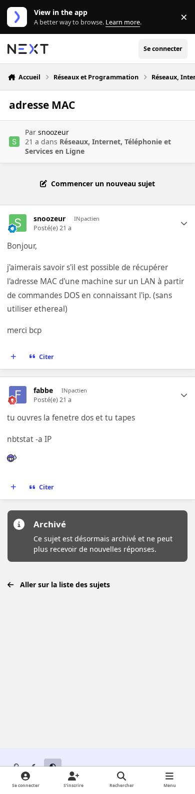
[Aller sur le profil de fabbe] (17, 394)
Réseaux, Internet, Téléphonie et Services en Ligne (98, 146)
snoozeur (53, 132)
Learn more (19, 17)
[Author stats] (184, 223)
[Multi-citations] (13, 357)
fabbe (43, 390)
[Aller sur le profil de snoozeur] (14, 141)
